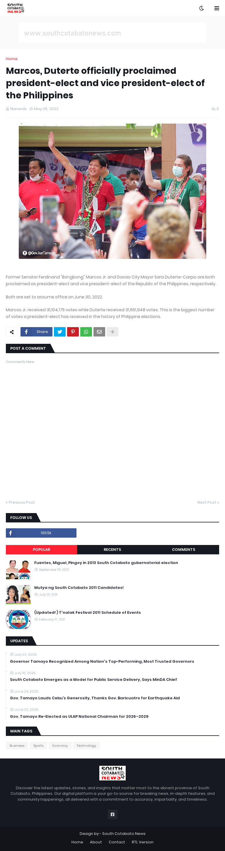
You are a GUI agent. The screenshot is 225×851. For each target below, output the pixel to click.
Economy (60, 745)
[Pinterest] (73, 331)
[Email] (99, 331)
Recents (112, 549)
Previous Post (22, 502)
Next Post (206, 502)
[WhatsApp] (86, 331)
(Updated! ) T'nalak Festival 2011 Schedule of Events (87, 612)
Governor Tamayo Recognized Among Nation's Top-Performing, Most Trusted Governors (102, 661)
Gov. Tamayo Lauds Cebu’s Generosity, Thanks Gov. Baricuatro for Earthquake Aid (95, 698)
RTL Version (143, 842)
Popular (41, 549)
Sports (38, 745)
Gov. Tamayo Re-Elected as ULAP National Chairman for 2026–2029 (79, 716)
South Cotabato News (124, 833)
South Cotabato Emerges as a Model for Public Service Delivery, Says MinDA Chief (93, 679)
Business (17, 745)
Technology (86, 745)
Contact (117, 842)
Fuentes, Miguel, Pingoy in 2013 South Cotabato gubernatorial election (106, 562)
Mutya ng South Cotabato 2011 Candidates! (79, 587)
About (96, 842)
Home (12, 58)
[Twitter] (60, 331)
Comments (183, 549)
